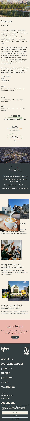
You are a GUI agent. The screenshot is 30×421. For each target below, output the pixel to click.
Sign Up (15, 337)
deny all (15, 415)
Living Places (5, 80)
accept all (15, 412)
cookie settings (15, 418)
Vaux (2, 78)
